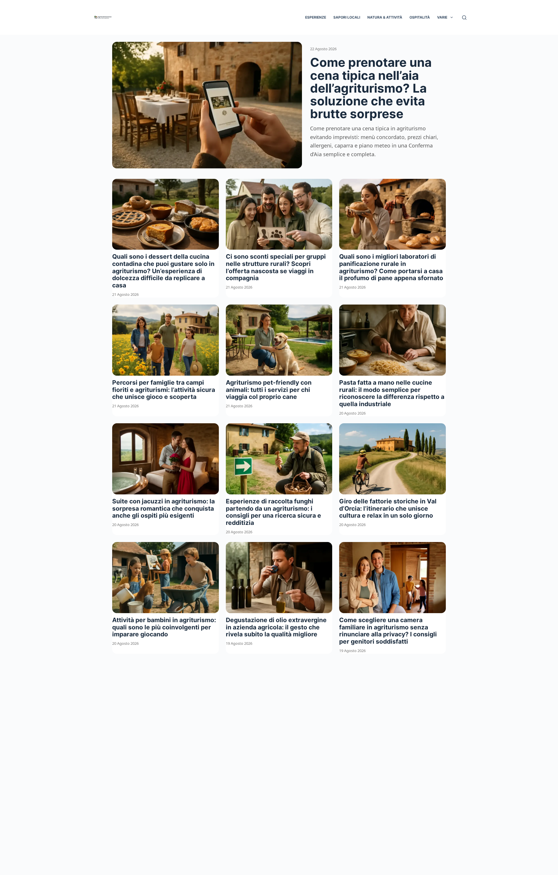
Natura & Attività (384, 17)
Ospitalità (419, 17)
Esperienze (315, 17)
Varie (442, 17)
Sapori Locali (346, 17)
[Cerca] (464, 17)
